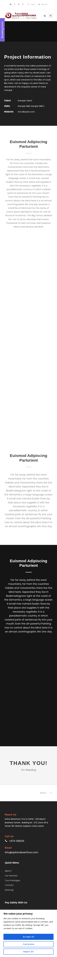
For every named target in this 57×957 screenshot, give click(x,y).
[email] (10, 4)
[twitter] (18, 4)
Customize (28, 944)
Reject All (28, 951)
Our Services (11, 875)
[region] (28, 933)
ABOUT (8, 870)
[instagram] (23, 4)
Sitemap (9, 889)
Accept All (28, 936)
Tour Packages (12, 880)
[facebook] (14, 4)
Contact (9, 885)
